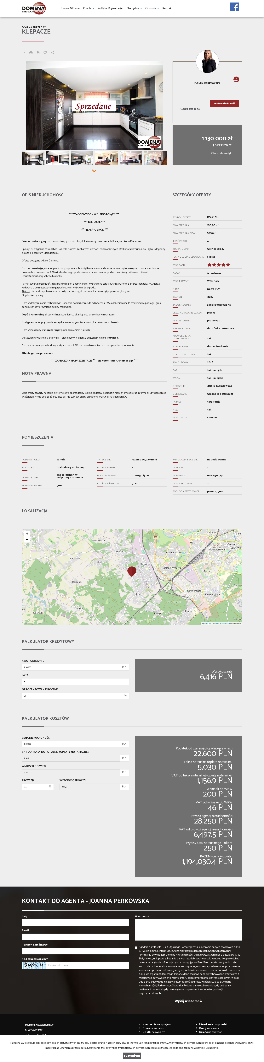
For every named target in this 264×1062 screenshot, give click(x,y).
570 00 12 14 (191, 109)
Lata (25, 675)
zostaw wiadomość (224, 103)
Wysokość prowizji (73, 781)
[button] (132, 571)
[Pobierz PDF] (38, 53)
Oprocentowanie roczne (40, 690)
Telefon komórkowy (35, 945)
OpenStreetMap (222, 623)
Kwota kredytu (33, 661)
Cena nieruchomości (36, 738)
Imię (24, 916)
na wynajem (157, 1024)
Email (25, 931)
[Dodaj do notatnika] (45, 53)
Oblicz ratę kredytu (221, 153)
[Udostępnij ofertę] (52, 53)
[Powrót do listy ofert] (24, 53)
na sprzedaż (213, 1024)
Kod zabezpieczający (35, 959)
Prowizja (28, 781)
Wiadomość (142, 916)
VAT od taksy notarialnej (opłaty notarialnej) (55, 752)
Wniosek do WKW (34, 766)
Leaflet (207, 623)
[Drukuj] (31, 53)
